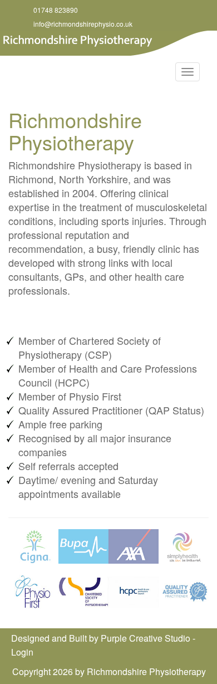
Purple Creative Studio (145, 638)
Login (22, 652)
